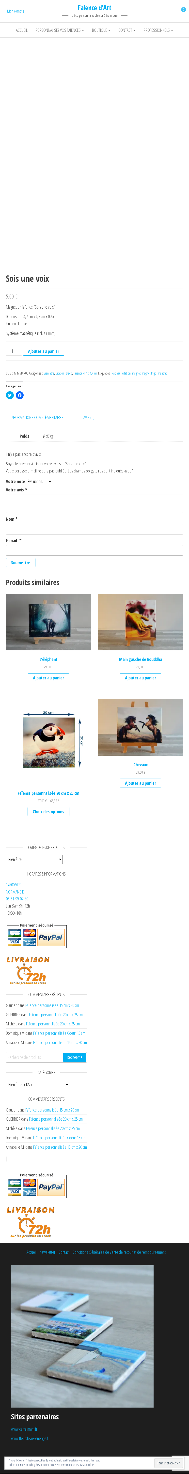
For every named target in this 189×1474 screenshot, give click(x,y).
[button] (94, 130)
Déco (69, 373)
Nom (11, 519)
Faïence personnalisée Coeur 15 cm (59, 1033)
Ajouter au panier (43, 351)
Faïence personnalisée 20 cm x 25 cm (56, 1015)
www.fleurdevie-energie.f (29, 1438)
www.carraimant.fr (24, 1429)
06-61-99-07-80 (17, 899)
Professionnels (157, 30)
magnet (136, 373)
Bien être (49, 373)
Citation (60, 373)
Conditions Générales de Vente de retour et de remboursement (119, 1252)
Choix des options (48, 812)
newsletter (47, 1252)
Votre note (15, 481)
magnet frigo (149, 373)
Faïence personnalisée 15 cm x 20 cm (52, 1005)
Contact (125, 30)
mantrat (162, 373)
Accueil (22, 30)
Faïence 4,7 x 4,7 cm (85, 373)
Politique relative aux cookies (80, 1465)
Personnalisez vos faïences (58, 30)
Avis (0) (88, 417)
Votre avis (16, 490)
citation (126, 373)
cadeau (116, 373)
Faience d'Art (94, 7)
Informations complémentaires (37, 417)
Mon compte (15, 11)
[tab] (41, 417)
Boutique (100, 30)
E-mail (13, 540)
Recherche (74, 1057)
